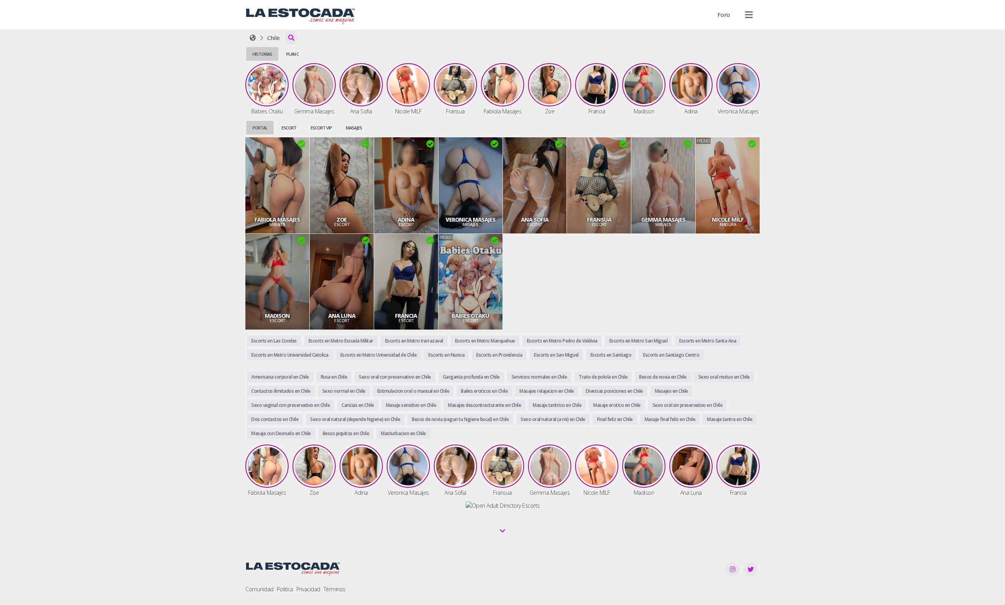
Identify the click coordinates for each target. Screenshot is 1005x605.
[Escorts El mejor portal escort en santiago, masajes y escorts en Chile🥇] (252, 38)
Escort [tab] (288, 128)
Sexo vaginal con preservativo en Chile (290, 405)
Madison (277, 316)
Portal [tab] (259, 128)
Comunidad (259, 589)
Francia (406, 316)
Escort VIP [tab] (321, 128)
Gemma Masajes (663, 219)
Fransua (599, 219)
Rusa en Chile (334, 377)
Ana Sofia (534, 219)
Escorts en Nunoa (446, 355)
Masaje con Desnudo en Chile (281, 433)
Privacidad (308, 589)
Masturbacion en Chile (403, 433)
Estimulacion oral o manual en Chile (413, 391)
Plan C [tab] (292, 54)
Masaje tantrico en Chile (557, 405)
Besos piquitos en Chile (346, 433)
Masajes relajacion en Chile (546, 391)
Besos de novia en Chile (663, 377)
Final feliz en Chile (615, 419)
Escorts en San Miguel (556, 355)
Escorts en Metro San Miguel (638, 340)
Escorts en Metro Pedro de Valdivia (562, 340)
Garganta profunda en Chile (471, 377)
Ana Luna (341, 316)
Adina (406, 219)
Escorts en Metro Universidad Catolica (290, 355)
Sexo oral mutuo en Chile (724, 377)
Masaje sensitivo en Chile (411, 405)
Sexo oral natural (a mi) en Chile (553, 419)
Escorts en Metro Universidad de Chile (378, 355)
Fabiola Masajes (277, 219)
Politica (285, 589)
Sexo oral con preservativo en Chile (395, 377)
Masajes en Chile (671, 391)
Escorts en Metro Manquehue (485, 340)
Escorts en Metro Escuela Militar (341, 340)
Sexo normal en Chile (343, 391)
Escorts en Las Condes (274, 340)
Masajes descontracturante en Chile (484, 405)
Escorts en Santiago (611, 355)
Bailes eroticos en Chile (484, 391)
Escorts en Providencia (499, 355)
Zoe (341, 219)
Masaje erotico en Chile (617, 405)
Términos (334, 589)
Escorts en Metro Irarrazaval (414, 340)
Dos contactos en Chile (274, 419)
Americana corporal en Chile (280, 377)
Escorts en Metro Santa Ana (707, 340)
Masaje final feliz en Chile (670, 419)
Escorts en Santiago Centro (671, 355)
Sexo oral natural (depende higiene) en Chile (355, 419)
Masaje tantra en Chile (729, 419)
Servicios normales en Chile (539, 377)
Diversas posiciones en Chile (614, 391)
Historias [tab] (262, 54)
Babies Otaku (470, 316)
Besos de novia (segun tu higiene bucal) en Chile (460, 419)
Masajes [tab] (354, 128)
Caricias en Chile (358, 405)
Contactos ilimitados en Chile (281, 391)
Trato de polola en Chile (603, 377)
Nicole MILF (728, 219)
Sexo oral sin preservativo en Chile (687, 405)
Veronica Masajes (470, 219)
